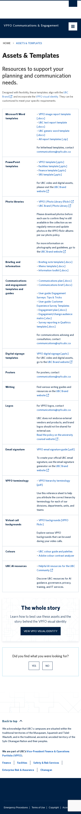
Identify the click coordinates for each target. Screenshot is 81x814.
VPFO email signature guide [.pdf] (56, 449)
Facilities (22, 762)
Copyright (54, 807)
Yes (34, 665)
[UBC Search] (73, 5)
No (47, 665)
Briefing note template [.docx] (55, 262)
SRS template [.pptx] (50, 174)
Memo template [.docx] (52, 266)
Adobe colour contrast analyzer (56, 555)
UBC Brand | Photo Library (53, 205)
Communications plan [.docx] (55, 280)
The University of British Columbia (29, 8)
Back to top (10, 721)
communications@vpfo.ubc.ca (54, 151)
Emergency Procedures (16, 807)
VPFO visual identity (47, 96)
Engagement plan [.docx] (53, 309)
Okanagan (46, 769)
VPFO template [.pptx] (51, 162)
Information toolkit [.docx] (53, 270)
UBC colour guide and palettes (56, 551)
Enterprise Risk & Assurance (18, 769)
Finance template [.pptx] (52, 170)
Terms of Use (38, 807)
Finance (6, 762)
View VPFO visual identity (40, 631)
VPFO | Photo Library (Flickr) (54, 201)
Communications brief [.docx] (55, 284)
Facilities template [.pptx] (53, 166)
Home (7, 43)
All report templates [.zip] (53, 139)
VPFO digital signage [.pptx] (53, 353)
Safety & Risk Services (46, 762)
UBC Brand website (51, 251)
